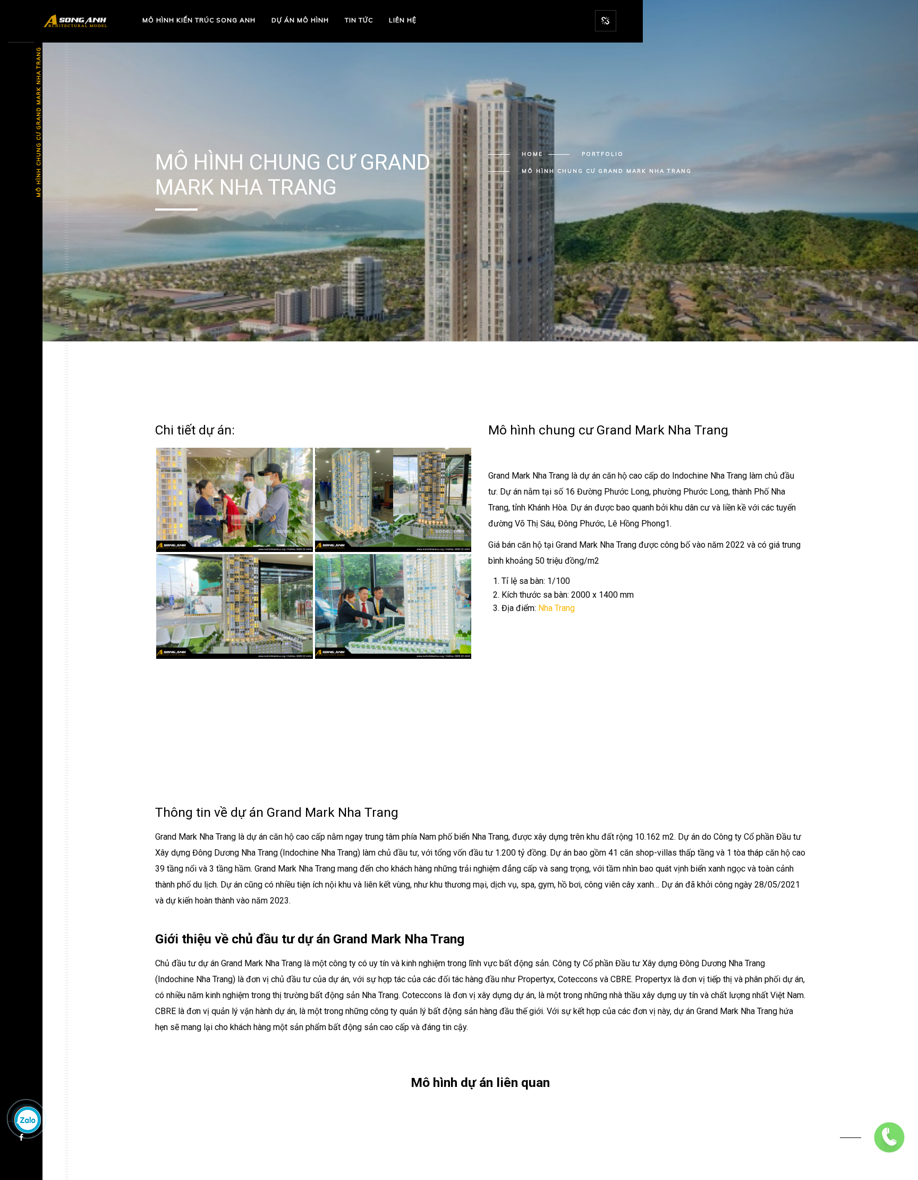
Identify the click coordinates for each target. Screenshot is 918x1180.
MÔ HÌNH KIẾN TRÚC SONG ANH (199, 20)
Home (532, 153)
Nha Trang (556, 608)
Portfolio (603, 153)
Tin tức (359, 20)
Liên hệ (402, 20)
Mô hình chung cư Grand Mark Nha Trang (38, 122)
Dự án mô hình (300, 20)
